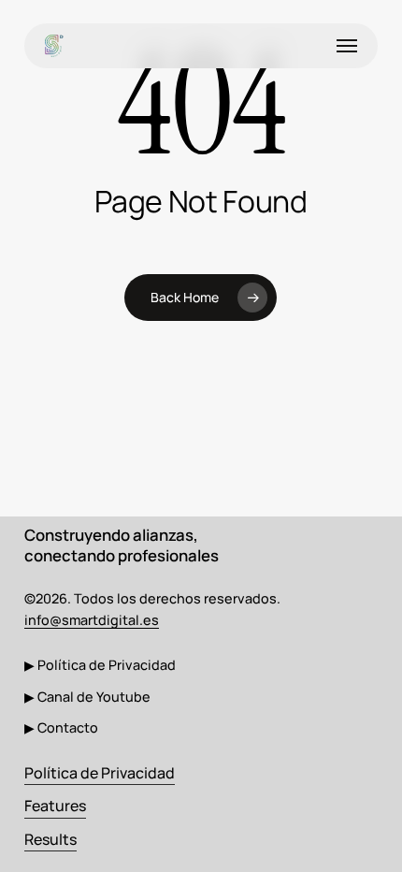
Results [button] (50, 839)
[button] (347, 45)
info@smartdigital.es (91, 620)
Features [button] (55, 805)
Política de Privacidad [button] (99, 773)
